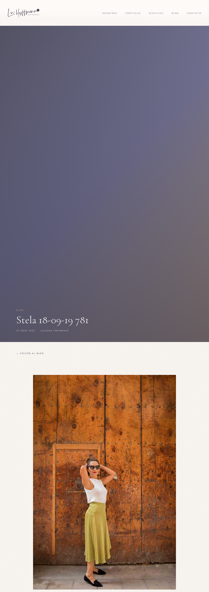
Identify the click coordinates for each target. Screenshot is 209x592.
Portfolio (133, 13)
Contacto (194, 13)
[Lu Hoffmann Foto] (23, 12)
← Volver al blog (30, 353)
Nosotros (109, 13)
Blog (175, 13)
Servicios (156, 13)
